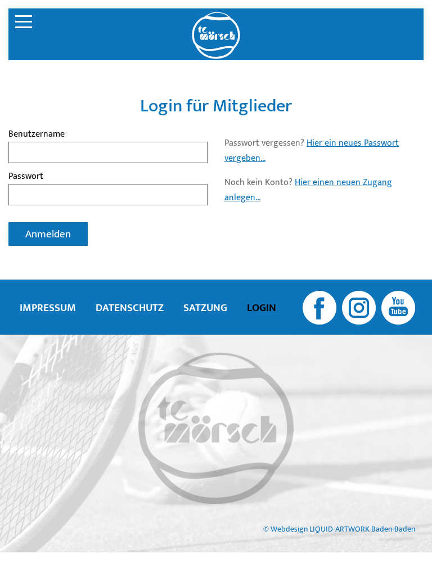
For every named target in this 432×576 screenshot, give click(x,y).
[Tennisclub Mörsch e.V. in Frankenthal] (216, 35)
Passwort (25, 176)
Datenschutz (130, 308)
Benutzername (36, 134)
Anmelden (48, 234)
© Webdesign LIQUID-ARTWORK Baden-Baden (339, 529)
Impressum (48, 308)
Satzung (205, 308)
